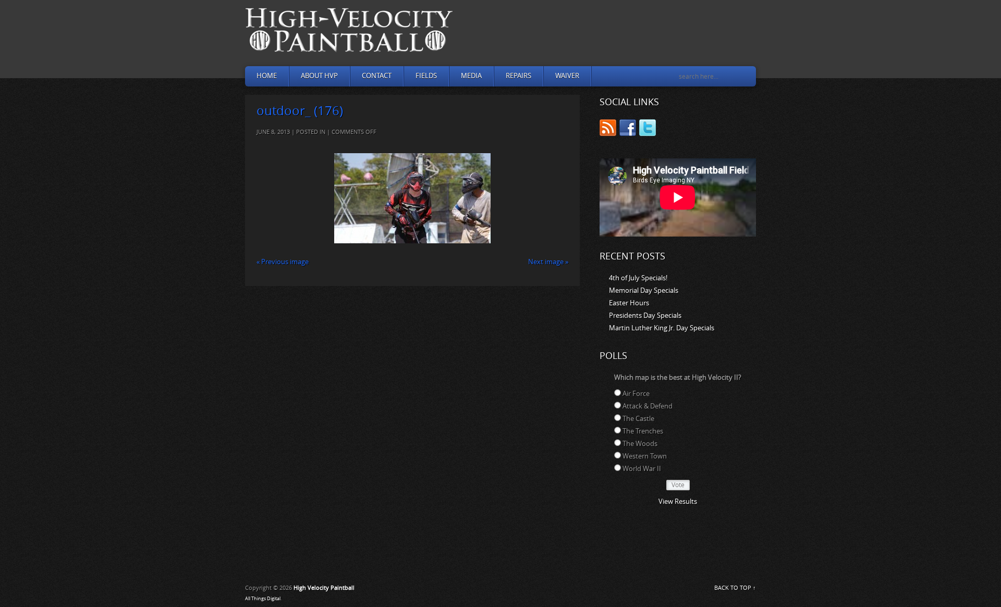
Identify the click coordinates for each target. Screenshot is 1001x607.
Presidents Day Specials (645, 315)
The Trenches (642, 431)
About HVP (319, 76)
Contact (377, 76)
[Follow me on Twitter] (647, 129)
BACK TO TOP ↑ (735, 588)
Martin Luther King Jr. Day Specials (661, 328)
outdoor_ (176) (300, 111)
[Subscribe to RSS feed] (608, 129)
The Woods (639, 444)
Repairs (518, 76)
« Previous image (283, 262)
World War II (641, 469)
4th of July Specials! (638, 278)
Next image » (548, 262)
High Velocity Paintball (324, 588)
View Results (677, 501)
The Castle (638, 419)
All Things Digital (262, 598)
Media (471, 76)
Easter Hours (629, 303)
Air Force (636, 394)
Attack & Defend (647, 406)
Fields (426, 76)
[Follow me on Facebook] (627, 129)
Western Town (644, 456)
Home (267, 76)
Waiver (567, 76)
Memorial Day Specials (643, 290)
